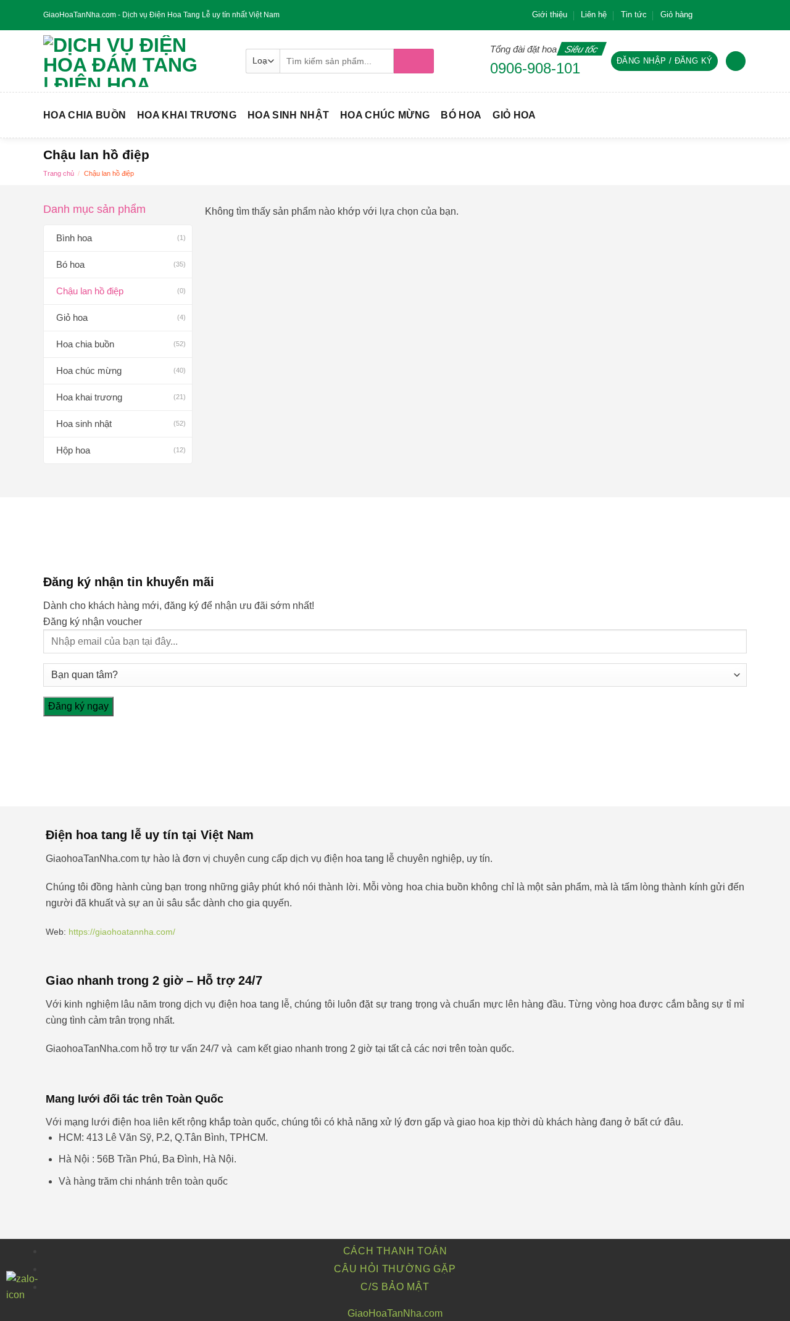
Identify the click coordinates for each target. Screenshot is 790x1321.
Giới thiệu (549, 14)
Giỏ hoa (514, 115)
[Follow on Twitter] (729, 14)
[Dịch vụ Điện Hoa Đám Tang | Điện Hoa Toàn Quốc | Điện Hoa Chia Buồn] (135, 61)
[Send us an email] (740, 14)
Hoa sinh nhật (288, 115)
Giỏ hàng (676, 14)
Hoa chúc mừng (385, 115)
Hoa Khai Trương (186, 115)
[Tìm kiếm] (414, 61)
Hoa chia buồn (84, 115)
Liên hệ (594, 14)
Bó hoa (461, 115)
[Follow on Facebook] (705, 14)
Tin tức (634, 14)
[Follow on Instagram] (717, 14)
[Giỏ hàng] (736, 61)
